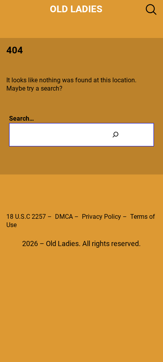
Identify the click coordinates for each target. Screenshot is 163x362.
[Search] (115, 134)
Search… (21, 118)
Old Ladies (76, 9)
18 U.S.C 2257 (26, 216)
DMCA (64, 216)
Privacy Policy (101, 216)
